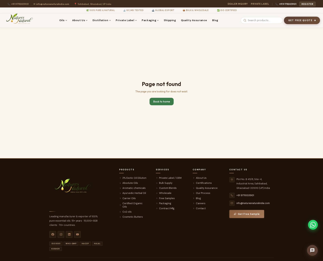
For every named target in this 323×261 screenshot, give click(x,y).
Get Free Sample (249, 214)
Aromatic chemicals (134, 188)
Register (307, 4)
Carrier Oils (129, 198)
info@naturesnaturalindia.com (51, 4)
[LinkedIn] (69, 234)
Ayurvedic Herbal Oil (134, 193)
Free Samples (167, 198)
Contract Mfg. (167, 208)
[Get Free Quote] (312, 250)
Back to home (161, 101)
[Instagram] (61, 234)
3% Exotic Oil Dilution (134, 177)
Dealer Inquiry (238, 3)
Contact (201, 208)
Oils (62, 20)
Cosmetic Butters (132, 216)
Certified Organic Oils (132, 205)
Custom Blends (168, 188)
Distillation (100, 20)
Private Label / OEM (170, 177)
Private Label (260, 3)
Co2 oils (127, 211)
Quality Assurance (194, 20)
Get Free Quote (300, 20)
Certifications (204, 183)
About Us (78, 20)
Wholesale (165, 193)
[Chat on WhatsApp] (313, 225)
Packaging (149, 20)
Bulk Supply (165, 183)
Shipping (170, 20)
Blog (215, 20)
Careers (200, 203)
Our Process (203, 193)
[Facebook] (52, 234)
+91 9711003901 (285, 4)
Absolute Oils (130, 183)
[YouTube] (77, 234)
